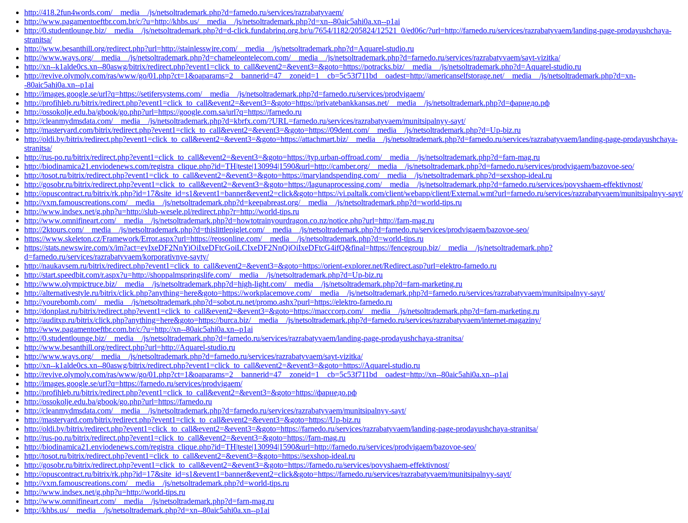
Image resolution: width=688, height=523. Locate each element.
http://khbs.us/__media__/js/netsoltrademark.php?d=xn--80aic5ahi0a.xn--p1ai (146, 510)
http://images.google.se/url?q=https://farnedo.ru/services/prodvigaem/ (133, 383)
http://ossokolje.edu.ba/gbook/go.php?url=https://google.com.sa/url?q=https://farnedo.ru (163, 112)
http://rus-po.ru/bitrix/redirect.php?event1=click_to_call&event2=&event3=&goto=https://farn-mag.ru (185, 437)
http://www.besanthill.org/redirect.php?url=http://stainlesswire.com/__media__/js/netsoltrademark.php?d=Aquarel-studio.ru (219, 48)
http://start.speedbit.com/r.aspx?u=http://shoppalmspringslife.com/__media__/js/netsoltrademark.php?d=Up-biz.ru (203, 275)
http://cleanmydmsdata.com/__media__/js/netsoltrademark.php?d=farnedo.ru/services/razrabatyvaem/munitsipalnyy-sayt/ (215, 410)
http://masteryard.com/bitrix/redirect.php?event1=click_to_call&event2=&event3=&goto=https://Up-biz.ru (192, 419)
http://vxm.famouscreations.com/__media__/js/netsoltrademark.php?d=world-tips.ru (156, 483)
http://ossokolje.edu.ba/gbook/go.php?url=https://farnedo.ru (118, 401)
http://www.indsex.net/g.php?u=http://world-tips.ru (104, 492)
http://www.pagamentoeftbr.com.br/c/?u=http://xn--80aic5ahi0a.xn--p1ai (138, 329)
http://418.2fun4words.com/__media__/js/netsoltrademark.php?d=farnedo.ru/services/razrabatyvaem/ (183, 12)
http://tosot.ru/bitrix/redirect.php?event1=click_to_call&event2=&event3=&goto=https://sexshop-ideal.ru (189, 456)
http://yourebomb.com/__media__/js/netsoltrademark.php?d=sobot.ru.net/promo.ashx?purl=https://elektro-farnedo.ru (208, 302)
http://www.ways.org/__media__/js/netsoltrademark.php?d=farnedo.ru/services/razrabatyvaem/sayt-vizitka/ (193, 356)
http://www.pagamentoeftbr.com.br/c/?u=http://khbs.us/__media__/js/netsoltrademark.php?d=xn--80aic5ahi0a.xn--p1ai (212, 21)
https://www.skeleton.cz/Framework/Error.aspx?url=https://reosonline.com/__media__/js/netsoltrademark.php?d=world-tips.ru (224, 238)
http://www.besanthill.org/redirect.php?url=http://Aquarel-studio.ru (129, 347)
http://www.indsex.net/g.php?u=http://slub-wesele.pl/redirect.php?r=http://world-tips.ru (161, 211)
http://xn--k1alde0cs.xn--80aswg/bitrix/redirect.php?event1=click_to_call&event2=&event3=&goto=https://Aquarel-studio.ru (222, 365)
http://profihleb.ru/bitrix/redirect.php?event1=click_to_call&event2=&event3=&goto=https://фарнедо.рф (190, 392)
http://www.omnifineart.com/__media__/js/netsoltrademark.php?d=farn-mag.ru (149, 501)
